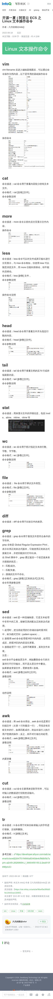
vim (5, 911)
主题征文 (22, 10)
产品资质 (26, 985)
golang (36, 10)
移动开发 (45, 10)
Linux (13, 911)
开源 (21, 911)
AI (30, 10)
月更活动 (12, 10)
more (40, 911)
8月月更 (31, 911)
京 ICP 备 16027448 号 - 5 (26, 983)
